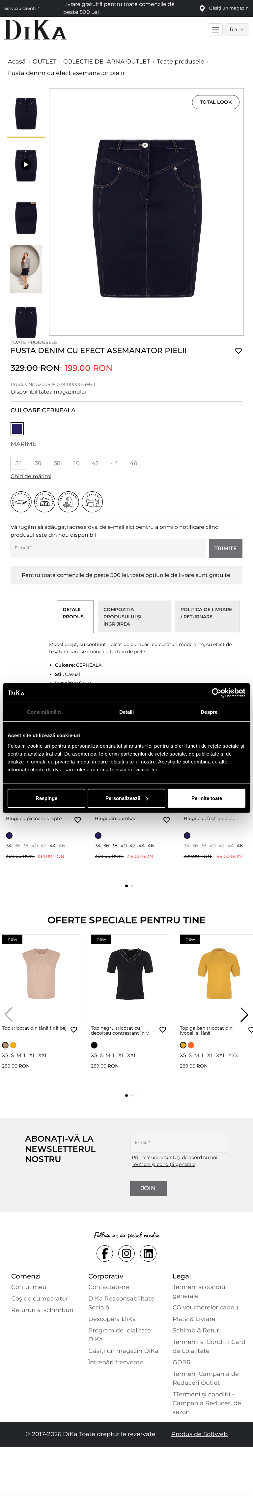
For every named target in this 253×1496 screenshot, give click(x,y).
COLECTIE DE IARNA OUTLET (106, 61)
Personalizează (122, 798)
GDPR (182, 1362)
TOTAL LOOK (216, 102)
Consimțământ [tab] (44, 712)
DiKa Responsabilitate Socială (121, 1303)
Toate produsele (180, 61)
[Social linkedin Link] (148, 1253)
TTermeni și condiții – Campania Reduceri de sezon (207, 1403)
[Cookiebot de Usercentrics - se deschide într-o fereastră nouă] (216, 693)
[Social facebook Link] (105, 1253)
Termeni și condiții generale (163, 1164)
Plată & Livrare (194, 1319)
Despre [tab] (209, 712)
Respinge (46, 798)
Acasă (17, 61)
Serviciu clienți (20, 8)
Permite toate (206, 798)
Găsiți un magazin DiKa (123, 1350)
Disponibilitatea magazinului (48, 392)
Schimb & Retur (196, 1330)
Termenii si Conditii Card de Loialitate (209, 1346)
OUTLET (44, 61)
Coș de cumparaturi (40, 1298)
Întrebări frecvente (115, 1362)
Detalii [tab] (126, 712)
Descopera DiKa (112, 1319)
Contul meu (28, 1287)
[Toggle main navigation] (215, 29)
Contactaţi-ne (108, 1287)
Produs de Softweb (199, 1434)
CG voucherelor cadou (205, 1307)
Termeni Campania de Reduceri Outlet (206, 1378)
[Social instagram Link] (126, 1253)
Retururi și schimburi (42, 1310)
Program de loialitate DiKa (119, 1335)
